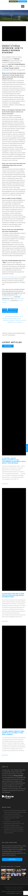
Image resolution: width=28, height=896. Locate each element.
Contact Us (18, 893)
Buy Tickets (12, 859)
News (16, 44)
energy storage (13, 309)
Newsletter (13, 1)
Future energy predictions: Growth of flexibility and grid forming (13, 733)
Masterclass (5, 70)
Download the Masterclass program (11, 277)
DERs (4, 309)
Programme (22, 1)
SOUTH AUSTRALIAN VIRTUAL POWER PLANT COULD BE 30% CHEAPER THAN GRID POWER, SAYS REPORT (15, 812)
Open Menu (22, 6)
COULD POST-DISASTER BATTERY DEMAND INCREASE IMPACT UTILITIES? (13, 817)
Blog (3, 44)
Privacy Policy (11, 891)
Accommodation (20, 891)
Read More (7, 346)
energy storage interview (10, 311)
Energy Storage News (10, 44)
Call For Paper (10, 893)
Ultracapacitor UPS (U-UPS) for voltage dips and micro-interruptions (13, 595)
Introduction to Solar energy (12, 821)
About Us (4, 891)
